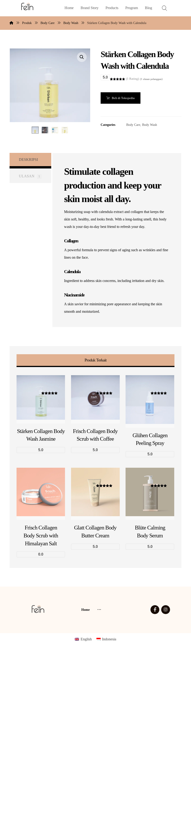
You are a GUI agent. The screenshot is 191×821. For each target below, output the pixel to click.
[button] (82, 57)
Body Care (133, 125)
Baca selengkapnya (46, 549)
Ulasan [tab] (29, 176)
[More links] (99, 610)
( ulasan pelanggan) (151, 79)
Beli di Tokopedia (123, 98)
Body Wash (149, 125)
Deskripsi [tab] (28, 159)
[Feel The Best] (27, 6)
